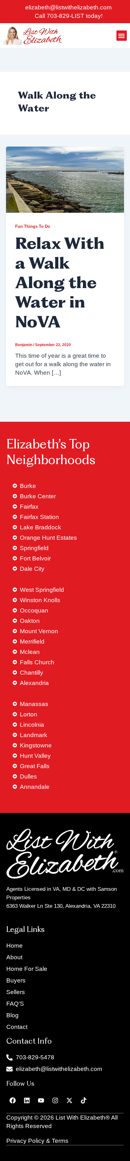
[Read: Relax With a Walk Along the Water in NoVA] (65, 179)
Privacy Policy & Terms (37, 1140)
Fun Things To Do (32, 226)
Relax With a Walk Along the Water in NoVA (59, 284)
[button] (121, 35)
